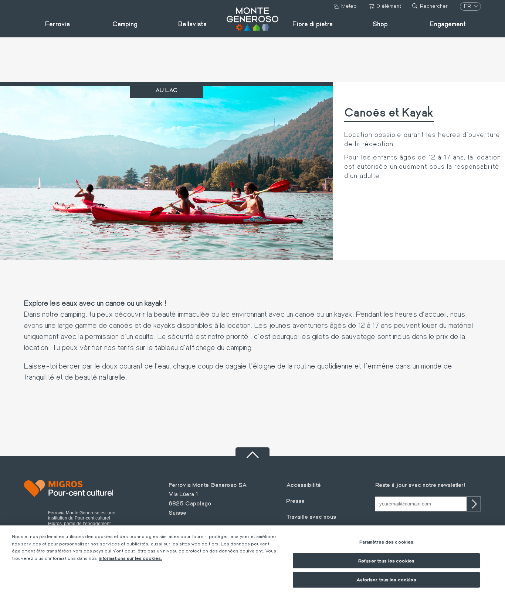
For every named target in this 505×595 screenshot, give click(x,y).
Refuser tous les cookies (386, 561)
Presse (295, 500)
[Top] (252, 451)
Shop (380, 24)
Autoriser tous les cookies (386, 579)
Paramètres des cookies (386, 542)
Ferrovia (57, 24)
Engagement (448, 24)
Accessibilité (303, 484)
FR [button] (468, 6)
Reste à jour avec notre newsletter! (420, 484)
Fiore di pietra (312, 24)
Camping (125, 24)
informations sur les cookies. (130, 558)
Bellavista (192, 24)
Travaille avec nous (311, 516)
